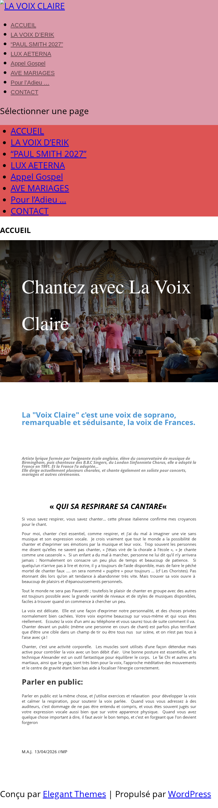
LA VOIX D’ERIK (32, 34)
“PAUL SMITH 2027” (37, 44)
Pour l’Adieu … (30, 82)
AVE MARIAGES (33, 73)
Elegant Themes (74, 793)
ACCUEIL (23, 25)
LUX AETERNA (31, 54)
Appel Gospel (28, 63)
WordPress (189, 793)
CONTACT (24, 92)
